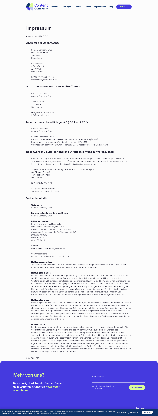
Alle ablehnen (134, 412)
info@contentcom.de (40, 115)
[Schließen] (155, 412)
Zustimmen (147, 412)
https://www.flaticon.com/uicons (55, 256)
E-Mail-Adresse (98, 377)
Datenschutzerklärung (59, 413)
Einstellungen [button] (121, 412)
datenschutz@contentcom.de (44, 80)
